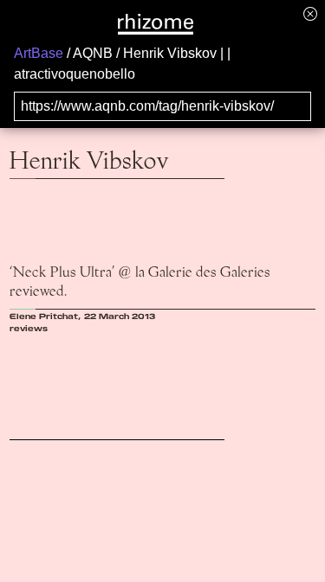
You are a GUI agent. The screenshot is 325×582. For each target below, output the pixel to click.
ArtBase (38, 53)
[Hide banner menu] (310, 13)
